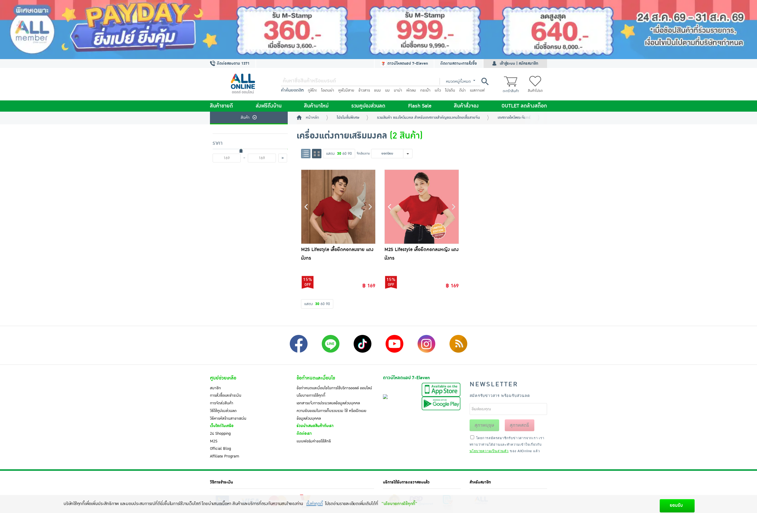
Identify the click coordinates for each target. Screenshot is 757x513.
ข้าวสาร (364, 90)
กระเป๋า (425, 90)
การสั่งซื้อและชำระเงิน (225, 395)
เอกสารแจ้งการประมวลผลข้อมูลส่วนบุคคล (328, 403)
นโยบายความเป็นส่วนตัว (489, 450)
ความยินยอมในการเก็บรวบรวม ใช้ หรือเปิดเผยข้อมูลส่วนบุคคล (331, 414)
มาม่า (398, 90)
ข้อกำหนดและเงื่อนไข (316, 378)
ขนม (377, 90)
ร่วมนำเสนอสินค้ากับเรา (315, 426)
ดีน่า (462, 90)
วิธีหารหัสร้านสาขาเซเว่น (228, 418)
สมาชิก (215, 388)
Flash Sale (419, 106)
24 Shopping (220, 434)
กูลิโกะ (312, 90)
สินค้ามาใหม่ (316, 106)
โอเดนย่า (327, 90)
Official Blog (220, 449)
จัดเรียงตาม (363, 153)
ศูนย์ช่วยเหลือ (223, 378)
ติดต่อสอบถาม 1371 (233, 63)
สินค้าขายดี (221, 106)
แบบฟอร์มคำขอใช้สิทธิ (314, 441)
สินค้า (245, 117)
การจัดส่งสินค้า (221, 403)
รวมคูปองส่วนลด (368, 106)
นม (387, 90)
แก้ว (438, 90)
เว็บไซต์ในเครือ (222, 426)
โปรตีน (450, 90)
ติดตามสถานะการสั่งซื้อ (458, 63)
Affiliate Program (224, 456)
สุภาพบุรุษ (484, 425)
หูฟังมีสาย (346, 90)
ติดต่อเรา (304, 434)
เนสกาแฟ (477, 90)
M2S (213, 441)
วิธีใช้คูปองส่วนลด (223, 411)
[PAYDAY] (378, 29)
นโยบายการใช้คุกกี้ (311, 395)
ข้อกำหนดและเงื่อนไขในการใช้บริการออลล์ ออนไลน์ (334, 388)
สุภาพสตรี (519, 425)
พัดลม (411, 90)
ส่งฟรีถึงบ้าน (269, 106)
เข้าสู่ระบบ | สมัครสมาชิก (519, 63)
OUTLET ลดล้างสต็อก (524, 106)
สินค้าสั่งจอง (466, 106)
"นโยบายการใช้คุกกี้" (399, 504)
